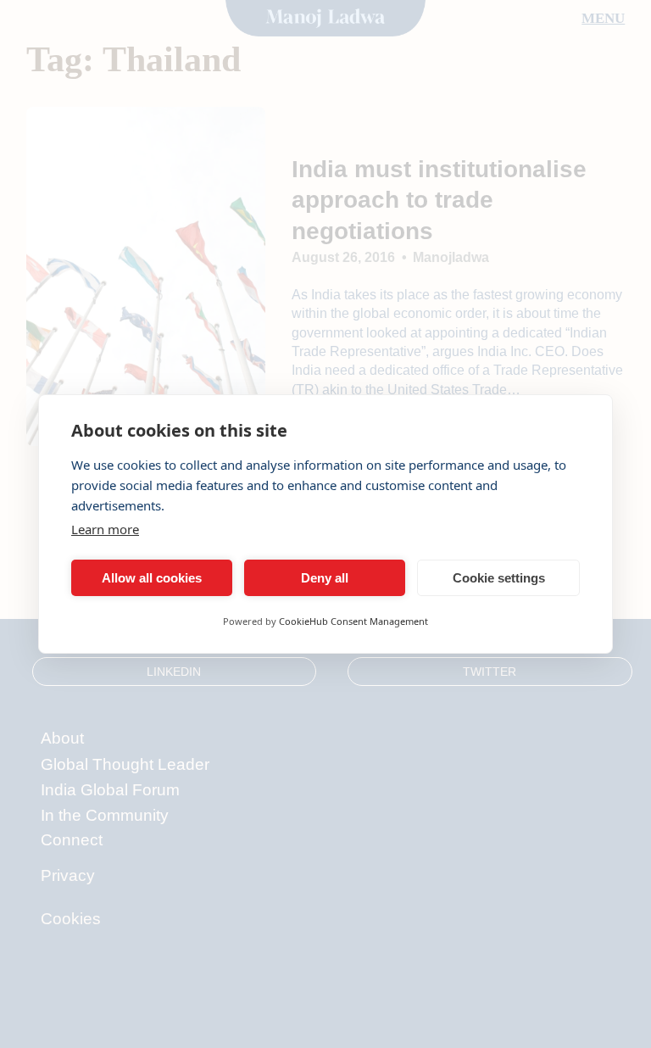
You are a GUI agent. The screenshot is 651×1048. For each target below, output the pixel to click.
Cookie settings (499, 578)
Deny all (324, 578)
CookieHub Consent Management (353, 621)
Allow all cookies (152, 578)
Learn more (105, 529)
